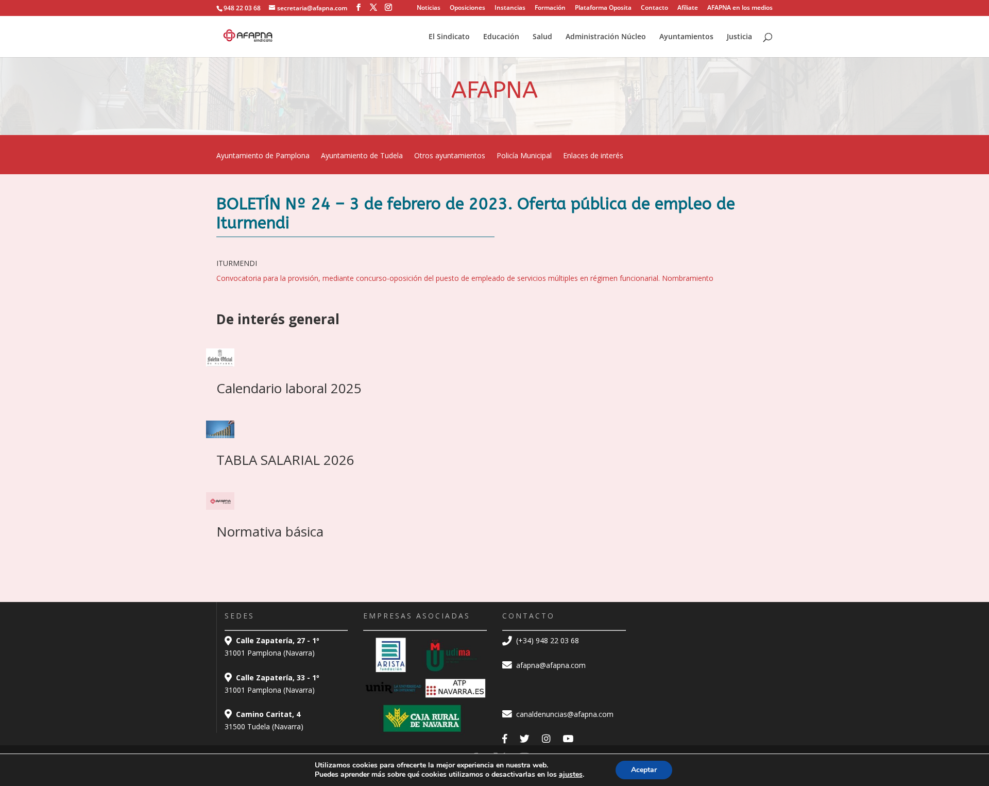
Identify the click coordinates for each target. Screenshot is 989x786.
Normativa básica (269, 531)
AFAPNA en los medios (740, 8)
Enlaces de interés (593, 156)
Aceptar (644, 770)
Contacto (654, 8)
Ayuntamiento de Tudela (362, 156)
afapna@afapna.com (550, 665)
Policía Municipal (524, 156)
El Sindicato (449, 37)
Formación (550, 8)
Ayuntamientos (686, 37)
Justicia (739, 37)
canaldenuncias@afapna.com (563, 714)
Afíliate (687, 8)
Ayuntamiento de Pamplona (263, 156)
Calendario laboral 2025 (289, 388)
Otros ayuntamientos (449, 156)
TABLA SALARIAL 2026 (285, 459)
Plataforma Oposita (603, 8)
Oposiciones (467, 8)
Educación (501, 37)
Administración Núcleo (606, 37)
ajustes (571, 774)
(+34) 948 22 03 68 (546, 640)
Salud (542, 37)
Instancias (509, 8)
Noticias (428, 8)
